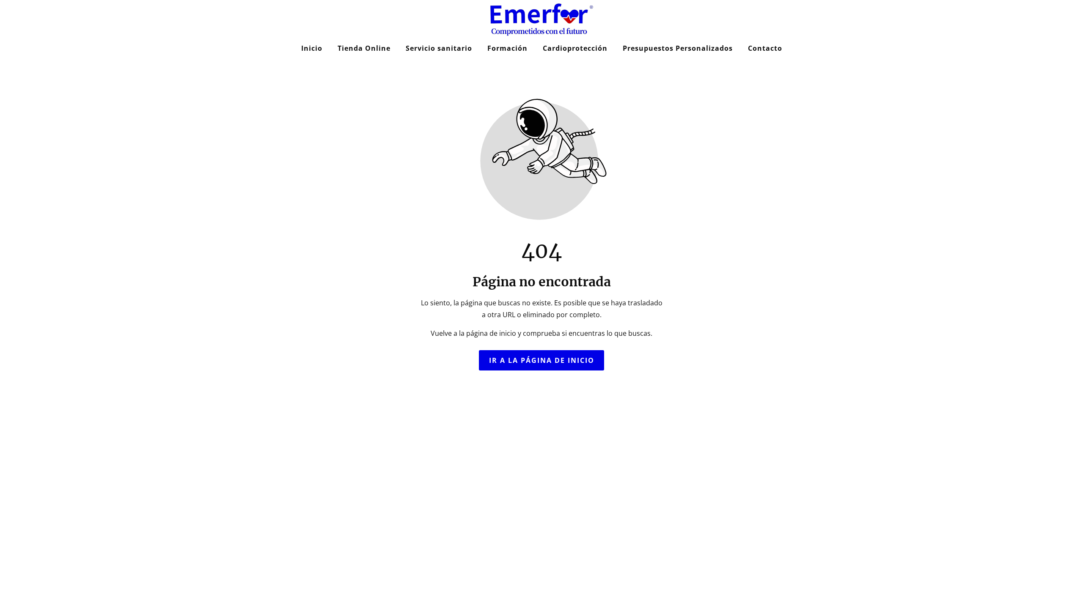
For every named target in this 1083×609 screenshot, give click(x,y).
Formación (507, 48)
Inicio (311, 48)
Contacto (765, 48)
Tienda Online (364, 48)
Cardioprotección (575, 48)
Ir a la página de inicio (541, 360)
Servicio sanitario (439, 48)
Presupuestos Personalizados (678, 48)
